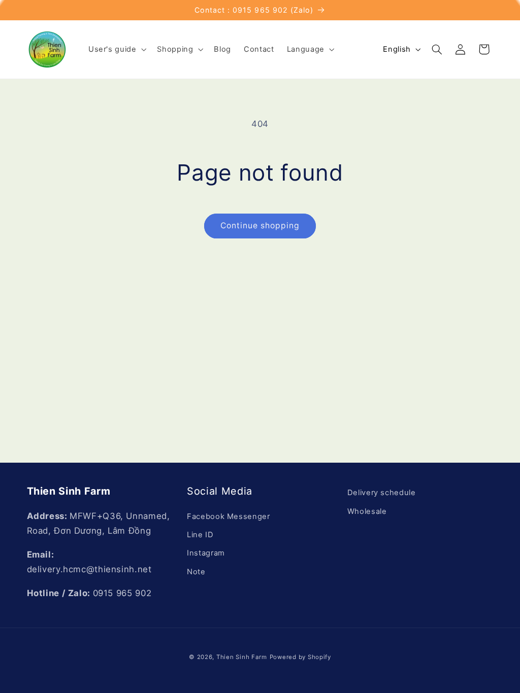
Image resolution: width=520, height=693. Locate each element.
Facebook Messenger (228, 516)
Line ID (200, 534)
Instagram (206, 553)
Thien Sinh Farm (241, 657)
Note (196, 571)
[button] (116, 49)
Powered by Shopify (300, 657)
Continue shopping (260, 225)
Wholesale (367, 511)
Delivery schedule (381, 492)
